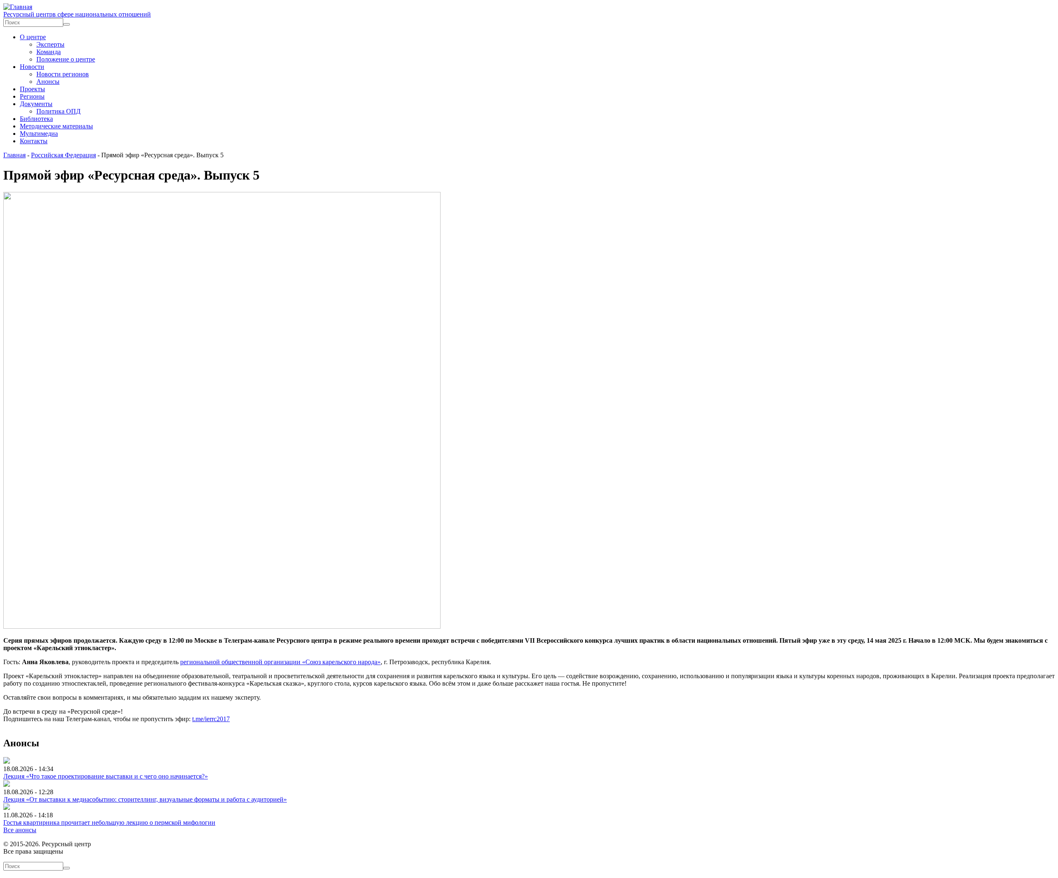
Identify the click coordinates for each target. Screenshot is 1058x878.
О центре (33, 36)
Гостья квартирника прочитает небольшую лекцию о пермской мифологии (109, 822)
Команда (48, 51)
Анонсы (48, 81)
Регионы (32, 96)
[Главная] (17, 6)
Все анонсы (19, 829)
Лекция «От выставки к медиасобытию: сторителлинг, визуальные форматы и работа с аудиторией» (145, 799)
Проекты (32, 88)
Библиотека (36, 118)
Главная (14, 155)
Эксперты (50, 44)
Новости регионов (62, 74)
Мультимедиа (39, 133)
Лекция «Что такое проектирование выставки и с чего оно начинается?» (105, 776)
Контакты (34, 140)
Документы (36, 103)
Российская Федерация (63, 155)
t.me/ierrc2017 (211, 718)
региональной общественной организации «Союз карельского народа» (280, 661)
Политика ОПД (58, 111)
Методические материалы (56, 126)
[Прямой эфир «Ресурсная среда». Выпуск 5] (222, 626)
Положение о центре (65, 59)
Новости (32, 66)
